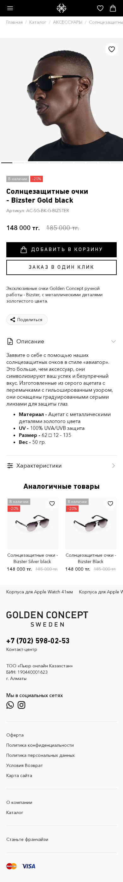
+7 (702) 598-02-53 (38, 641)
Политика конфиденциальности (40, 745)
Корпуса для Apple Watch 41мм (39, 592)
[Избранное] (111, 49)
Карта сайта (19, 775)
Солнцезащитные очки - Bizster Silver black (32, 558)
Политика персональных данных (40, 755)
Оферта (15, 735)
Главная (14, 22)
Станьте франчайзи (27, 839)
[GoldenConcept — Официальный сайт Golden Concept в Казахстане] (61, 8)
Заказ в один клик (61, 267)
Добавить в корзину (67, 249)
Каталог (37, 22)
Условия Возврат (24, 765)
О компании (19, 802)
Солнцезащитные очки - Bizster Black (91, 558)
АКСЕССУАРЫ (67, 22)
